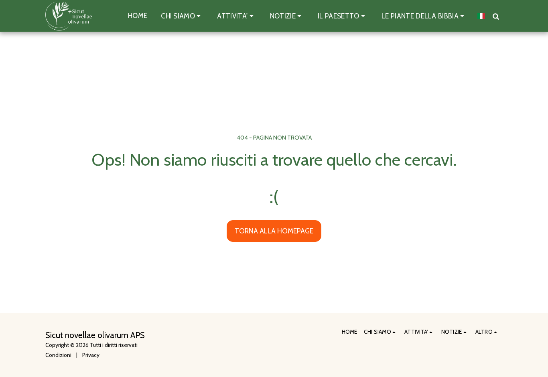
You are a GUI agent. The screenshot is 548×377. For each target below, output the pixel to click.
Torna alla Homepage (274, 231)
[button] (182, 15)
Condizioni (58, 355)
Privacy (90, 355)
